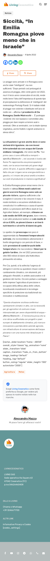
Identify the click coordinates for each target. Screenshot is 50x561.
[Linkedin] (15, 62)
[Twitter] (10, 62)
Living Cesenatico (20, 389)
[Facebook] (5, 62)
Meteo (21, 372)
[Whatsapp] (20, 62)
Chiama (6, 507)
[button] (45, 4)
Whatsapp (17, 507)
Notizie (8, 13)
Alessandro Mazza (15, 55)
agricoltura (9, 372)
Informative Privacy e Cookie (17, 524)
